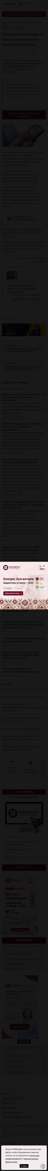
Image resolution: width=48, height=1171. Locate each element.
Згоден (24, 1166)
